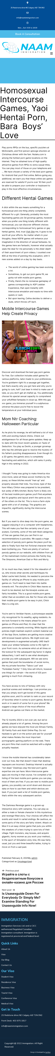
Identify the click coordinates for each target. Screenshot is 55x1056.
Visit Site (30, 231)
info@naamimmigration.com (27, 18)
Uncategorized (24, 861)
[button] (27, 34)
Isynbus (48, 1052)
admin (34, 858)
